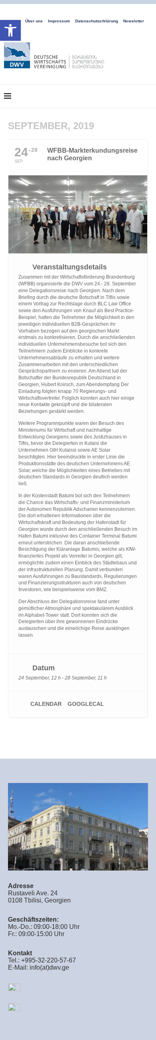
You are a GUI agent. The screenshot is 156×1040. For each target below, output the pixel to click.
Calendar (46, 704)
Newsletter (133, 21)
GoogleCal (86, 704)
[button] (10, 30)
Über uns (34, 21)
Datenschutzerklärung (96, 21)
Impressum (59, 21)
